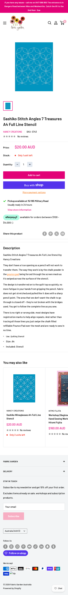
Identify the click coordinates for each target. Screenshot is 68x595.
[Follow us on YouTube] (29, 546)
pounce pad (13, 274)
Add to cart (34, 175)
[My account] (55, 23)
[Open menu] (4, 23)
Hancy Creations (12, 131)
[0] (62, 23)
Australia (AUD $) (12, 531)
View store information (19, 209)
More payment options (34, 192)
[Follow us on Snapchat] (47, 546)
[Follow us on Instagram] (17, 546)
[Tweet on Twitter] (56, 233)
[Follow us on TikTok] (35, 546)
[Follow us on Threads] (11, 546)
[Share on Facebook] (44, 233)
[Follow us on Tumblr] (53, 546)
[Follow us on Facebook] (5, 546)
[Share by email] (62, 233)
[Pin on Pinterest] (50, 233)
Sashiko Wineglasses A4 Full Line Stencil (23, 416)
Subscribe (13, 516)
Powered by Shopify (12, 588)
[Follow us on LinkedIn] (41, 546)
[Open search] (49, 23)
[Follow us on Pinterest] (23, 546)
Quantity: (8, 164)
